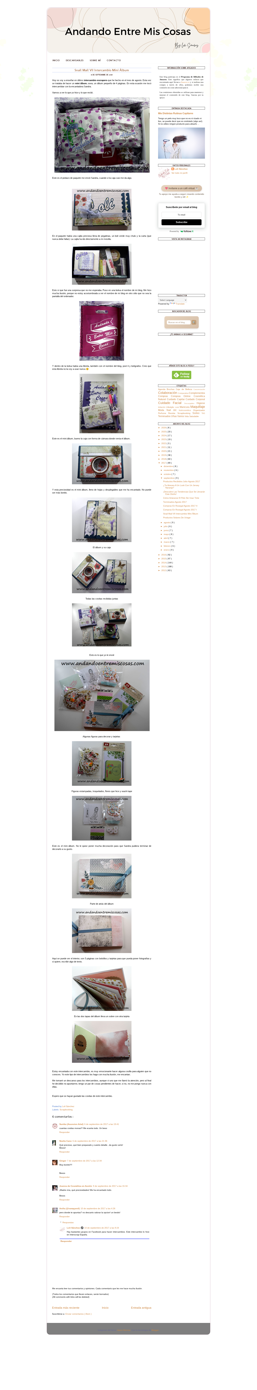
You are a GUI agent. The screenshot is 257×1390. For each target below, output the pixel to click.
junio (166, 530)
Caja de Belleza (184, 389)
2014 (164, 563)
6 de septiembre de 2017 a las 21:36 (90, 1141)
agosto (167, 522)
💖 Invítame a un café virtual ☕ (181, 188)
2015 (164, 559)
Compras (164, 396)
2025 (164, 432)
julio (166, 526)
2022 (164, 443)
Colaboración (168, 393)
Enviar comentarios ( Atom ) (78, 1314)
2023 (164, 439)
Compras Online (182, 396)
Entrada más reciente (65, 1307)
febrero (167, 546)
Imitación (162, 407)
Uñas (174, 416)
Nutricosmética (186, 410)
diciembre (169, 466)
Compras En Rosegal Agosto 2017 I (180, 510)
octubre (167, 474)
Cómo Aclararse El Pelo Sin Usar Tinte (181, 498)
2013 (164, 566)
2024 (164, 435)
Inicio (56, 60)
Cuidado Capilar (176, 399)
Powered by (174, 231)
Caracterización (199, 389)
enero (167, 550)
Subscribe (181, 222)
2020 (164, 451)
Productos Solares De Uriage (177, 518)
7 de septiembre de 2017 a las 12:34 (84, 1161)
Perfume (163, 413)
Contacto (114, 60)
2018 (164, 459)
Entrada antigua (141, 1307)
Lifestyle (170, 407)
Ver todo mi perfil (179, 173)
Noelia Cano (65, 1141)
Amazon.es (185, 82)
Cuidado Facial (171, 403)
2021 (164, 447)
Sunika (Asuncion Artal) (71, 1124)
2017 (164, 463)
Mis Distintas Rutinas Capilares (175, 113)
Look (177, 407)
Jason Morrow (123, 1330)
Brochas (171, 389)
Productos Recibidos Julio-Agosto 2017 (181, 481)
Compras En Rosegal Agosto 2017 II (180, 506)
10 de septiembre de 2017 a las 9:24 (101, 1228)
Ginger (62, 1161)
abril (166, 538)
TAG (203, 413)
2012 (164, 570)
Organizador (199, 410)
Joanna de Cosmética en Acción (75, 1186)
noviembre (169, 470)
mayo (167, 534)
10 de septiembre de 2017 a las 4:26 (98, 1208)
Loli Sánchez (73, 1228)
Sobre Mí (95, 60)
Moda (162, 410)
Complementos (197, 393)
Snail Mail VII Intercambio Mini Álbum (180, 514)
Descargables (75, 60)
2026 (164, 428)
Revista (172, 413)
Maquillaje (197, 407)
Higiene (201, 403)
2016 (164, 555)
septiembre (169, 478)
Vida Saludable (192, 416)
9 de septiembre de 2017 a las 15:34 (110, 1186)
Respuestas (68, 1222)
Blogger (155, 1330)
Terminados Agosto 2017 (175, 502)
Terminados (164, 416)
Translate (180, 304)
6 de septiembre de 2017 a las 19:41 (101, 1124)
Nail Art (173, 410)
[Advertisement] (22, 1356)
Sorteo (197, 413)
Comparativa (183, 393)
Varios (181, 416)
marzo (167, 542)
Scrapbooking (66, 1110)
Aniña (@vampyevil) (69, 1208)
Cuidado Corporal (195, 399)
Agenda (162, 389)
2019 (164, 455)
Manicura (185, 407)
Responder (64, 1132)
